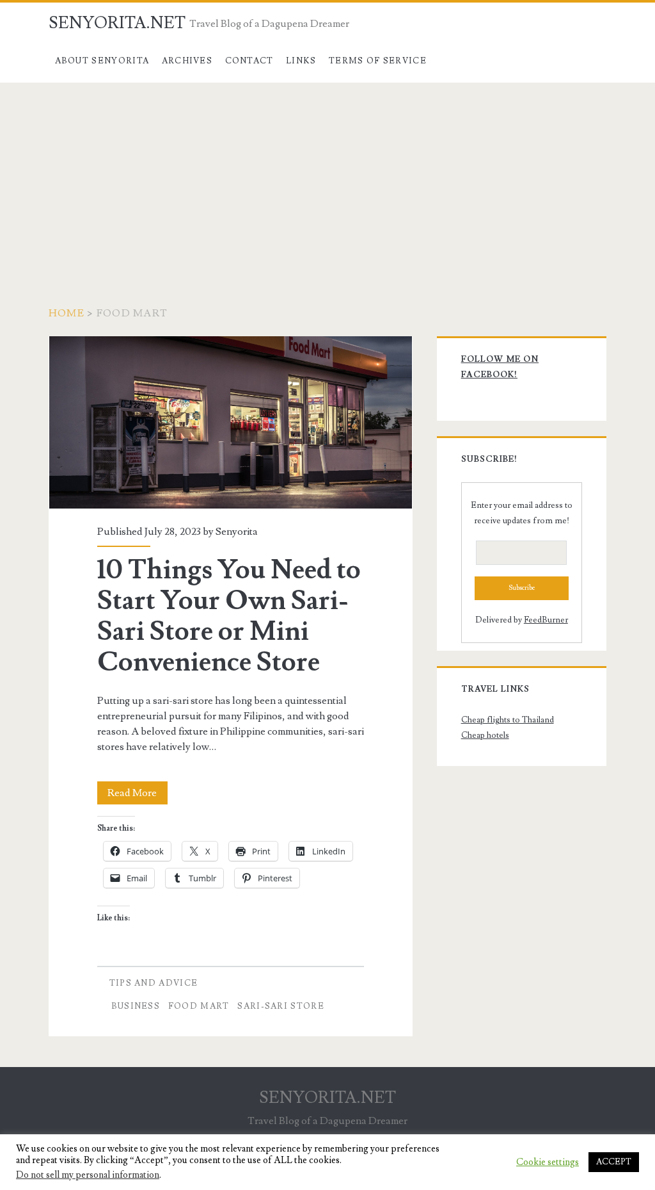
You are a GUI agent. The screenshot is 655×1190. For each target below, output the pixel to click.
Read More (137, 795)
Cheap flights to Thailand (507, 720)
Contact (249, 61)
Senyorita (237, 531)
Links (301, 61)
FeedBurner (546, 620)
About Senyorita (102, 61)
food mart (199, 1006)
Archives (187, 61)
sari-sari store (280, 1006)
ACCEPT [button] (613, 1162)
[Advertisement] (327, 178)
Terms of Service (378, 61)
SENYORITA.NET (117, 23)
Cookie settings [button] (547, 1162)
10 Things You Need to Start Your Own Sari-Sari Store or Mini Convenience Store (230, 422)
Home (66, 313)
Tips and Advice (153, 983)
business (135, 1006)
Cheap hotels (485, 735)
